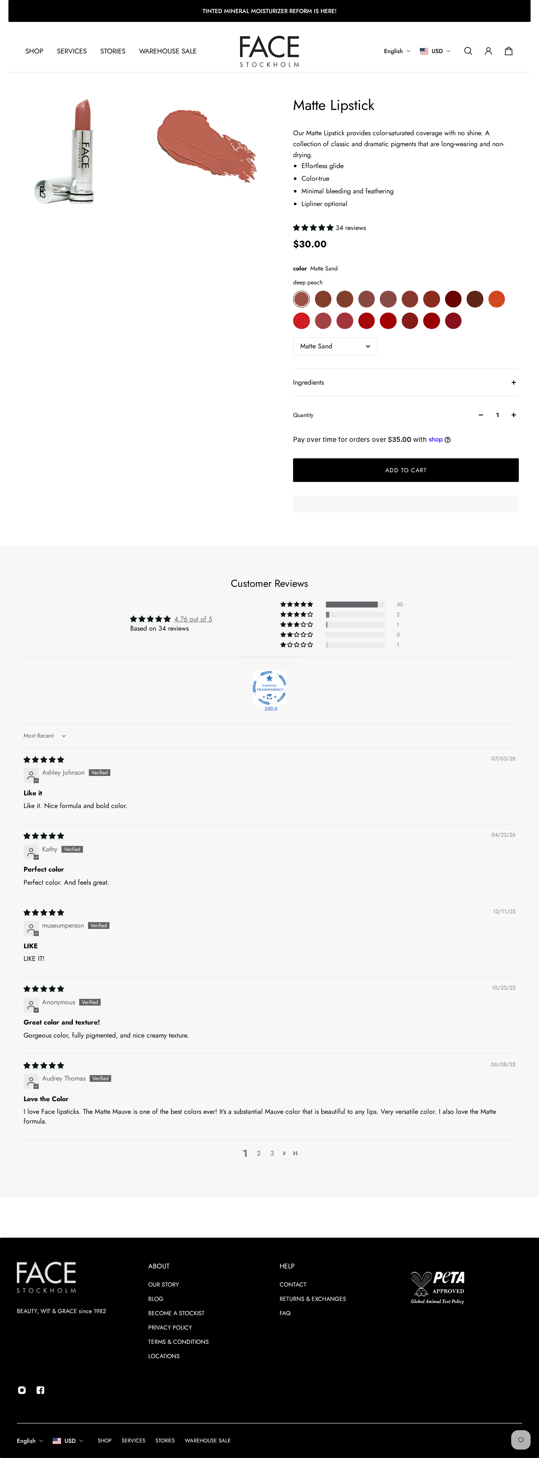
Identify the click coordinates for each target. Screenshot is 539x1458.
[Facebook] (40, 1390)
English (26, 1441)
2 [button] (259, 1153)
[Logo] (269, 51)
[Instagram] (22, 1390)
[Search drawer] (468, 51)
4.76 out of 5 (193, 619)
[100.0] (269, 688)
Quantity (303, 415)
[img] (44, 760)
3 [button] (272, 1153)
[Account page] (488, 51)
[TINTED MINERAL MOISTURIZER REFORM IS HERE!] (269, 11)
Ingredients (308, 382)
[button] (314, 228)
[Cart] (509, 51)
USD (70, 1441)
